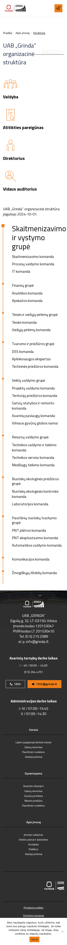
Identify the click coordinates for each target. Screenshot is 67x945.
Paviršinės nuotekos (33, 752)
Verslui (33, 730)
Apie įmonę (23, 33)
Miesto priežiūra (33, 801)
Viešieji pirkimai (33, 757)
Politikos (33, 849)
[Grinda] (15, 8)
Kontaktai (33, 844)
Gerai (34, 939)
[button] (58, 8)
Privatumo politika (33, 907)
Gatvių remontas (33, 747)
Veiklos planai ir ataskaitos (33, 839)
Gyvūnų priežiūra (33, 796)
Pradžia (7, 33)
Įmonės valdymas (33, 835)
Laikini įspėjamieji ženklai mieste (33, 742)
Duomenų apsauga (33, 915)
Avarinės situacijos (33, 786)
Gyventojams (33, 774)
